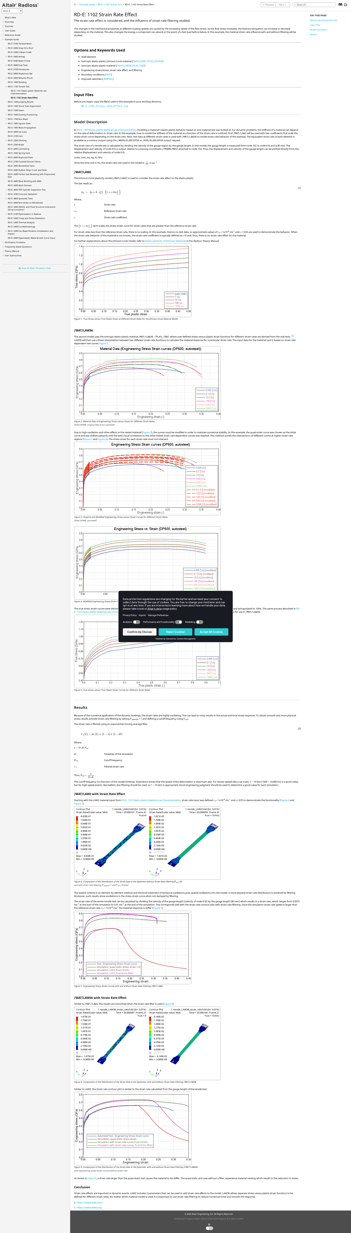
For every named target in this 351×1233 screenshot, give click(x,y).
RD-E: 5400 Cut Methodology (21, 226)
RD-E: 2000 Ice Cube (17, 131)
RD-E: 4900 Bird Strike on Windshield (25, 202)
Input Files (315, 25)
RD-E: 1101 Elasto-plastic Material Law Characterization (106, 130)
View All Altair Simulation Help (36, 268)
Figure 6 (285, 800)
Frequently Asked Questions (18, 246)
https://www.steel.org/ (89, 1207)
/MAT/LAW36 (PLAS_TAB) (130, 65)
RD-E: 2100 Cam (15, 136)
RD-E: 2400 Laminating (18, 148)
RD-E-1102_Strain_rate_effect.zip (104, 106)
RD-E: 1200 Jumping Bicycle (20, 101)
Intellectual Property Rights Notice (190, 1218)
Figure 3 (88, 439)
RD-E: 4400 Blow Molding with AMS (24, 181)
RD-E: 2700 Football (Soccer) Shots (24, 161)
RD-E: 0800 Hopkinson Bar (20, 73)
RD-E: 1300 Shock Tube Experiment (24, 106)
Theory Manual (12, 251)
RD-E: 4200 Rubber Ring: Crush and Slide (27, 170)
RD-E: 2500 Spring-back (19, 153)
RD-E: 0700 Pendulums (18, 69)
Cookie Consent (236, 1218)
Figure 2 (103, 343)
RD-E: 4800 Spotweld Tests (20, 198)
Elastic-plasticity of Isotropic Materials (165, 241)
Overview (9, 21)
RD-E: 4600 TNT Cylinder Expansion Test (27, 189)
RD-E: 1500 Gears (16, 110)
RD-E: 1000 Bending (17, 82)
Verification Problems (15, 242)
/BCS (108, 74)
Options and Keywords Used (323, 20)
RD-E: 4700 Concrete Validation (22, 194)
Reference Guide (12, 35)
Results (313, 34)
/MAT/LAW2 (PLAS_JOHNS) (148, 61)
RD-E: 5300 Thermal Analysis (21, 222)
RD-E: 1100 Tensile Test (18, 86)
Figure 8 (168, 1003)
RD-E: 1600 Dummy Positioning (22, 114)
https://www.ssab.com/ (90, 1202)
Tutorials (9, 26)
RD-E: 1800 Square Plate (19, 123)
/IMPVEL (108, 79)
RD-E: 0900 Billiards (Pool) (20, 78)
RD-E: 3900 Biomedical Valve (21, 165)
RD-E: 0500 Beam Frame (19, 60)
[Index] (339, 7)
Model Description (319, 29)
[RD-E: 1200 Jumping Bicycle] (283, 4)
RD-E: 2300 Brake (16, 144)
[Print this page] (346, 6)
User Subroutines (13, 255)
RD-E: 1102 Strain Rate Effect (24, 97)
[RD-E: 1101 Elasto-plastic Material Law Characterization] (268, 4)
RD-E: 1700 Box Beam (18, 119)
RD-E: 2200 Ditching (17, 140)
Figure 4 (102, 439)
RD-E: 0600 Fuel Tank (18, 65)
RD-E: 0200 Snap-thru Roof (20, 48)
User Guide (10, 30)
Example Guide (12, 39)
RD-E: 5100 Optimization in (24, 214)
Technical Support (217, 1218)
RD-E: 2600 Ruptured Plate (20, 157)
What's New (10, 17)
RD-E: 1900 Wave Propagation (22, 127)
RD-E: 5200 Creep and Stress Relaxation (26, 218)
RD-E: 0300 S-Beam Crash (20, 52)
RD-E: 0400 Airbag (16, 56)
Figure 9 (92, 1178)
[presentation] (151, 163)
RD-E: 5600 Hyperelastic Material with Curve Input (31, 238)
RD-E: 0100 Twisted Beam (20, 43)
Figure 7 (78, 803)
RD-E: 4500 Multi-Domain (20, 185)
